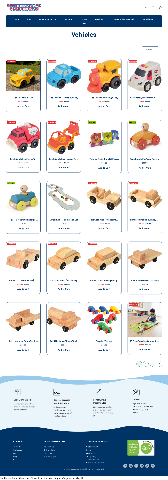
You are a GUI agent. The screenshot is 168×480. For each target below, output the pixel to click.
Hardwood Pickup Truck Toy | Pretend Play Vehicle (143, 220)
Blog (15, 456)
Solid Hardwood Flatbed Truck (145, 280)
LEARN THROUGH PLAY (48, 19)
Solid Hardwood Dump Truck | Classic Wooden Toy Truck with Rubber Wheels (22, 341)
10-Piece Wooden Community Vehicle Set (143, 341)
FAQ (14, 453)
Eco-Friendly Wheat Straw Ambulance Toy (142, 98)
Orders (88, 450)
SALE (84, 23)
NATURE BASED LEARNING (123, 19)
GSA (15, 459)
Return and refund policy (95, 463)
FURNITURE (70, 19)
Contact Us (17, 450)
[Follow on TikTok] (147, 466)
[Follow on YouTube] (142, 466)
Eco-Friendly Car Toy (23, 97)
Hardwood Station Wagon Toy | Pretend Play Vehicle (104, 280)
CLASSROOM (100, 19)
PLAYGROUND (147, 19)
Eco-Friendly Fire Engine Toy (23, 159)
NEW (17, 19)
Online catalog (49, 450)
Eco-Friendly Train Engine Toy (104, 97)
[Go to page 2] (159, 364)
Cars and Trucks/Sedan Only (63, 280)
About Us (17, 447)
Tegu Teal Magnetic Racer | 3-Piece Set (22, 220)
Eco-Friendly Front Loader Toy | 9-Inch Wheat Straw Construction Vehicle (63, 159)
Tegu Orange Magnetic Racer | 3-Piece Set (144, 159)
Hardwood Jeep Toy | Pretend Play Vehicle (103, 220)
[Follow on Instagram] (131, 466)
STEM (84, 19)
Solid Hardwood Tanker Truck (63, 341)
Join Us (136, 399)
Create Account (92, 447)
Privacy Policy (91, 456)
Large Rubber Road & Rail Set (64, 219)
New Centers (49, 447)
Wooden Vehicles (104, 341)
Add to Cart (23, 106)
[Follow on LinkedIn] (153, 466)
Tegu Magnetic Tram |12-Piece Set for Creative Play (103, 159)
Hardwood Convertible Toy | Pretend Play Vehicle (21, 280)
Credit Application (93, 453)
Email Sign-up (49, 453)
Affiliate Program (50, 456)
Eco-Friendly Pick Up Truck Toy (64, 97)
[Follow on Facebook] (125, 466)
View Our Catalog (22, 399)
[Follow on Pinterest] (136, 466)
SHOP (29, 19)
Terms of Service (92, 459)
